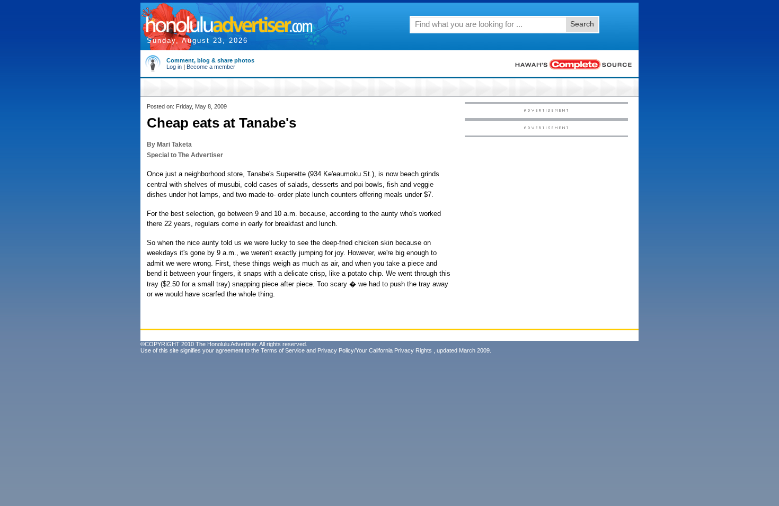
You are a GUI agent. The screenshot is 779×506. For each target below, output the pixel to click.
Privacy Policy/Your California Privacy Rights (374, 350)
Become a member (211, 67)
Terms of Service (283, 350)
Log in (174, 67)
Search (582, 24)
